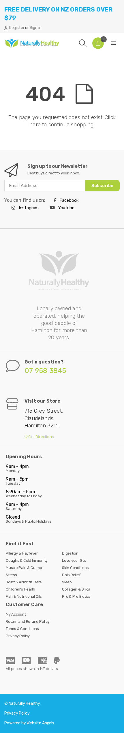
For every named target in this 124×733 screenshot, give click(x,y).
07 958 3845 (45, 371)
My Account (16, 614)
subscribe (102, 185)
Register (17, 27)
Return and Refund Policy (28, 621)
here (35, 124)
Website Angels (40, 723)
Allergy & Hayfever (22, 553)
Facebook (69, 200)
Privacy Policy (18, 636)
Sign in (36, 27)
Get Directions (40, 437)
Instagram (28, 207)
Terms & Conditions (22, 629)
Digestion (70, 553)
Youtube (65, 207)
